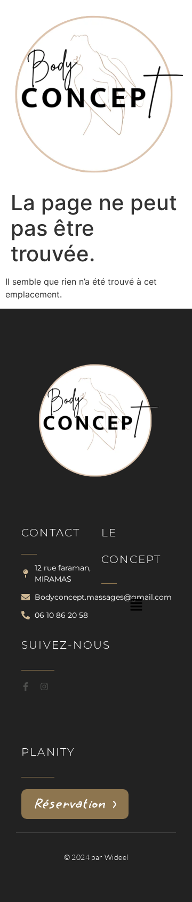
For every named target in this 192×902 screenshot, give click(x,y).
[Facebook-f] (25, 686)
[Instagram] (44, 686)
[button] (136, 605)
